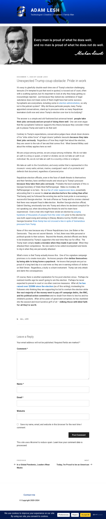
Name (20, 384)
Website (21, 411)
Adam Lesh (45, 10)
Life (27, 319)
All (22, 319)
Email (20, 397)
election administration (69, 103)
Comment (22, 349)
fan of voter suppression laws (61, 190)
